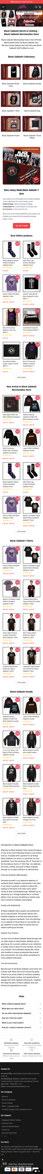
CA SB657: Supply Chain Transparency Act (17, 1109)
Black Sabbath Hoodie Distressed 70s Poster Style (10, 820)
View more (21, 377)
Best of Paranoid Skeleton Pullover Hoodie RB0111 (29, 363)
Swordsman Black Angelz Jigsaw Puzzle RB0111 (10, 363)
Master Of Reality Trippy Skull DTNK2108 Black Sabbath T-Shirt (31, 518)
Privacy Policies (7, 1103)
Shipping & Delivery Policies (11, 1120)
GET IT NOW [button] (23, 226)
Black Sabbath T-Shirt (11, 111)
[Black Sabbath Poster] (11, 124)
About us (5, 1096)
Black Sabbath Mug (32, 111)
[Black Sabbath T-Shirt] (11, 99)
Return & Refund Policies (10, 1126)
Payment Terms (7, 1123)
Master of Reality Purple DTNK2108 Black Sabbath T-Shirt (11, 601)
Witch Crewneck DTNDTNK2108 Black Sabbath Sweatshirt (10, 450)
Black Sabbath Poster (11, 135)
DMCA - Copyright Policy (10, 1106)
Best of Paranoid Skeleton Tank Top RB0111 (9, 330)
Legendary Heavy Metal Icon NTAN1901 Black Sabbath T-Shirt (31, 669)
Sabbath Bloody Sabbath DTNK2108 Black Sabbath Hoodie (31, 417)
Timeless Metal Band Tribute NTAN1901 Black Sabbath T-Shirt (31, 601)
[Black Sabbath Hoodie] (32, 72)
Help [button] (38, 1171)
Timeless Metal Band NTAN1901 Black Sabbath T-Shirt (10, 669)
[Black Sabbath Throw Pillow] (32, 124)
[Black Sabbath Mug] (32, 99)
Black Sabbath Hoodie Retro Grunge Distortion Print (31, 786)
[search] (36, 7)
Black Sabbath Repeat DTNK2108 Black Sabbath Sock (10, 263)
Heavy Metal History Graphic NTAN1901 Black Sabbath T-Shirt (10, 635)
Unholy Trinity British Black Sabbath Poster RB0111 (30, 296)
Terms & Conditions (8, 1100)
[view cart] (39, 7)
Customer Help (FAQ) (9, 1133)
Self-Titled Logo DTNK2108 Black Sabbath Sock (29, 263)
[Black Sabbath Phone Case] (11, 72)
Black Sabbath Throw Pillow (32, 136)
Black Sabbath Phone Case (10, 85)
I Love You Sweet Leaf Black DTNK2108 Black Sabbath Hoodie (11, 752)
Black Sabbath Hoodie (32, 84)
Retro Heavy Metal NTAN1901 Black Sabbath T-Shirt (29, 635)
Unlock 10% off (5, 1164)
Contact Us (6, 1130)
